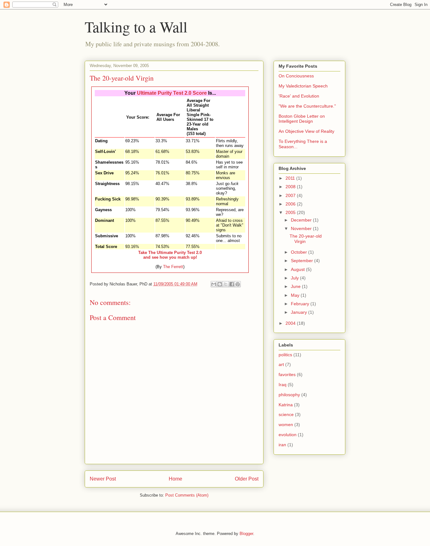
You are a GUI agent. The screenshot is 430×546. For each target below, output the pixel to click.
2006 (291, 203)
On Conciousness (296, 75)
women (286, 424)
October (299, 252)
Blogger (246, 533)
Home (175, 478)
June (296, 286)
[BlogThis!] (220, 284)
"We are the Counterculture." (307, 106)
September (302, 260)
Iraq (282, 384)
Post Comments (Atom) (186, 495)
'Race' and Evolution (299, 96)
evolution (288, 434)
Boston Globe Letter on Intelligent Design (302, 119)
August (298, 269)
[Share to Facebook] (232, 284)
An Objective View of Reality (306, 131)
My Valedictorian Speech (303, 85)
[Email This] (214, 284)
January (299, 312)
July (295, 277)
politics (285, 354)
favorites (287, 374)
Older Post (246, 478)
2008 (291, 186)
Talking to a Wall (136, 26)
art (281, 364)
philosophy (289, 394)
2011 (291, 178)
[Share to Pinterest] (238, 284)
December (302, 219)
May (296, 295)
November (302, 228)
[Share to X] (226, 284)
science (286, 414)
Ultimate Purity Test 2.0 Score (172, 93)
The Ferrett (173, 266)
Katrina (286, 404)
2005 (291, 212)
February (300, 303)
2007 (291, 195)
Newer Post (103, 478)
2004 (291, 323)
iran (282, 444)
